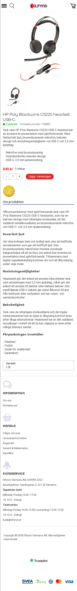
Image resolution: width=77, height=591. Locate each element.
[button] (4, 6)
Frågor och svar (11, 433)
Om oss (7, 400)
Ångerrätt (8, 443)
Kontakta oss (10, 405)
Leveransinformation (15, 438)
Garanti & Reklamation (15, 448)
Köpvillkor (8, 453)
